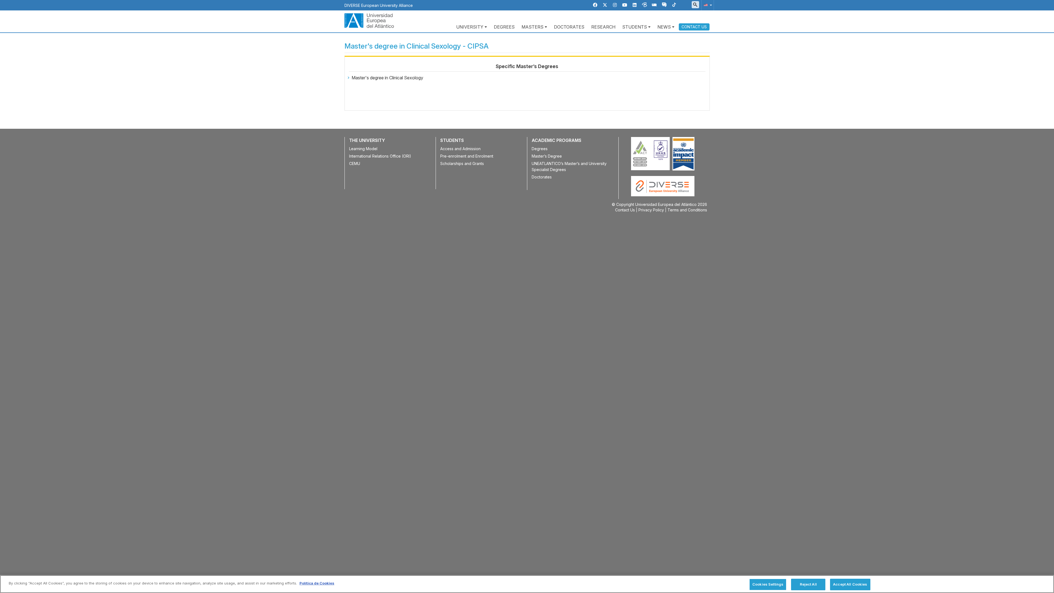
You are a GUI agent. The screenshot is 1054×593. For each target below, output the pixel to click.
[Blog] (644, 5)
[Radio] (654, 5)
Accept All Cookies (850, 584)
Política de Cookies (316, 583)
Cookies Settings (767, 584)
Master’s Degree (547, 156)
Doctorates (569, 27)
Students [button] (634, 27)
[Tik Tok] (674, 5)
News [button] (664, 27)
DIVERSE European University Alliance (378, 5)
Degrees (504, 27)
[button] (707, 4)
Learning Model (363, 148)
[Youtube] (624, 5)
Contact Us (625, 210)
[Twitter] (605, 5)
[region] (527, 584)
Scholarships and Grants (462, 163)
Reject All (808, 584)
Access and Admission (460, 148)
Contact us (694, 26)
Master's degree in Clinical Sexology (387, 77)
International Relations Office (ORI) (380, 156)
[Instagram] (615, 5)
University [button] (469, 27)
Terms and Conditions (687, 210)
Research (603, 27)
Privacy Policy (651, 210)
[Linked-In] (635, 5)
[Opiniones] (664, 5)
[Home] (369, 20)
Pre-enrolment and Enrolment (466, 156)
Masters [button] (532, 27)
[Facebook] (595, 5)
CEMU (354, 163)
